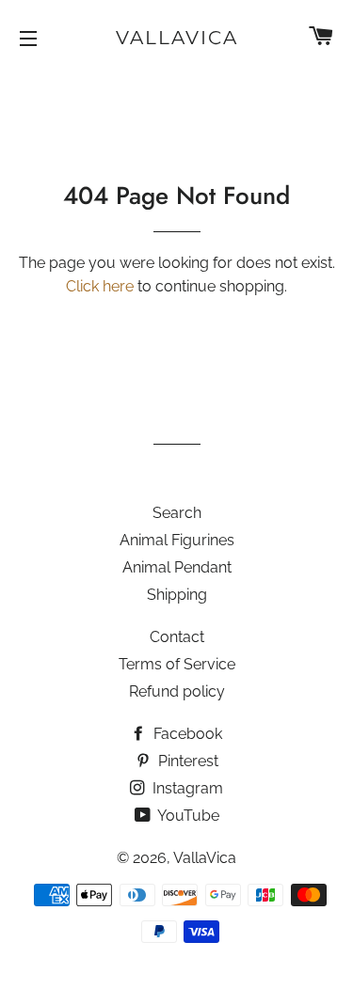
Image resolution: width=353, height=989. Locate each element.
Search (176, 513)
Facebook (186, 734)
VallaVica (177, 37)
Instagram (186, 788)
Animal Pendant (177, 567)
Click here (100, 286)
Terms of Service (177, 664)
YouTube (186, 815)
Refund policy (177, 691)
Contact (177, 637)
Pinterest (186, 761)
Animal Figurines (177, 540)
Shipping (177, 595)
